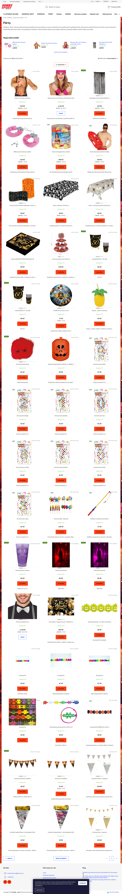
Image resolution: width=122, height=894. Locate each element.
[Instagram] (9, 882)
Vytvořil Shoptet (114, 892)
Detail (61, 113)
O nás (4, 1)
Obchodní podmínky (15, 1)
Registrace (114, 1)
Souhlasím (82, 883)
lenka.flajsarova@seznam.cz (15, 873)
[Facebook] (5, 882)
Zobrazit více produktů (60, 52)
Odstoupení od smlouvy (29, 1)
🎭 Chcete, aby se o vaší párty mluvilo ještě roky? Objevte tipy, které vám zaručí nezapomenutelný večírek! (100, 876)
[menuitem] (11, 14)
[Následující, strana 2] (112, 858)
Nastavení (39, 890)
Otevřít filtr (61, 65)
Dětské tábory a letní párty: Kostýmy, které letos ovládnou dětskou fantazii (99, 880)
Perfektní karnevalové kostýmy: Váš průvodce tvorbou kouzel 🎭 (100, 873)
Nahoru (10, 858)
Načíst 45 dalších (61, 858)
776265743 (10, 877)
